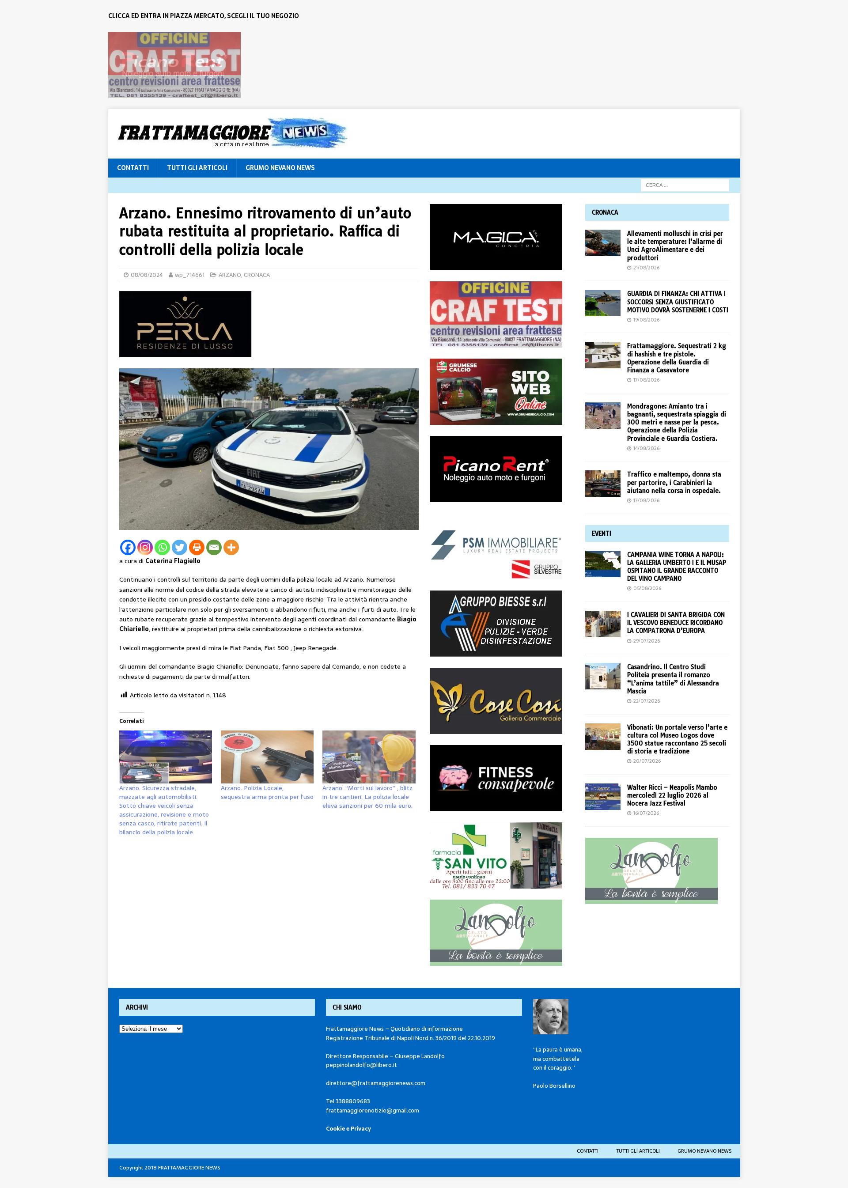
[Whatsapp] (162, 547)
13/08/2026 (646, 500)
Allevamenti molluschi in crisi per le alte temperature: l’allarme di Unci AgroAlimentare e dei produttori (675, 246)
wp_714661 (189, 275)
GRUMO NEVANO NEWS (280, 168)
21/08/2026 (646, 268)
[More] (231, 547)
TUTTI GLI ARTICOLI (197, 168)
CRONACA (257, 275)
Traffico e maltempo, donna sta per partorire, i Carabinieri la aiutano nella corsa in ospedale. (674, 482)
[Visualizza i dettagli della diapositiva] (174, 65)
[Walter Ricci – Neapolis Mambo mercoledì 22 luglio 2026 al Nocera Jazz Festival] (603, 796)
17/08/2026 (646, 380)
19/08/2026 (646, 320)
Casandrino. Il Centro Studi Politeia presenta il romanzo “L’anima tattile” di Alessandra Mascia (673, 679)
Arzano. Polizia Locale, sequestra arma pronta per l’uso (267, 792)
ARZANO (230, 275)
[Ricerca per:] (685, 184)
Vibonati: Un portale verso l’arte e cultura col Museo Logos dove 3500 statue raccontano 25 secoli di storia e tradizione (677, 739)
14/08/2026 (646, 448)
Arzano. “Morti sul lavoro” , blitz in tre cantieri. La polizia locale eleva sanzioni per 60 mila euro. (367, 796)
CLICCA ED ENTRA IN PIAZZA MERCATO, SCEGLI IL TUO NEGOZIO (203, 16)
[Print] (196, 547)
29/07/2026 (646, 641)
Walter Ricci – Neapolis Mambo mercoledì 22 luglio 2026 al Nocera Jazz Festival (672, 795)
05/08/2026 (647, 588)
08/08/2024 (147, 275)
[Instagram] (145, 547)
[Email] (214, 547)
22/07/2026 (646, 701)
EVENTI (601, 533)
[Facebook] (128, 547)
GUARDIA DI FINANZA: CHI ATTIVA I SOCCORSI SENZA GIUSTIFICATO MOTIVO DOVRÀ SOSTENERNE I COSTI (677, 302)
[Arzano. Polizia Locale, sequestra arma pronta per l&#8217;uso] (267, 756)
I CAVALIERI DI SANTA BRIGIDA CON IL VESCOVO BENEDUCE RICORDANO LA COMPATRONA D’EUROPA (676, 623)
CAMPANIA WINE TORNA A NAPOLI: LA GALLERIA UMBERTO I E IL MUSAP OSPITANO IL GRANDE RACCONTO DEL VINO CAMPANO (676, 567)
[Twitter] (179, 547)
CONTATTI (133, 168)
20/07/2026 (647, 761)
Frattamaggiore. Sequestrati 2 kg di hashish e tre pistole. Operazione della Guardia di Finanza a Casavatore (676, 358)
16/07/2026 (646, 813)
